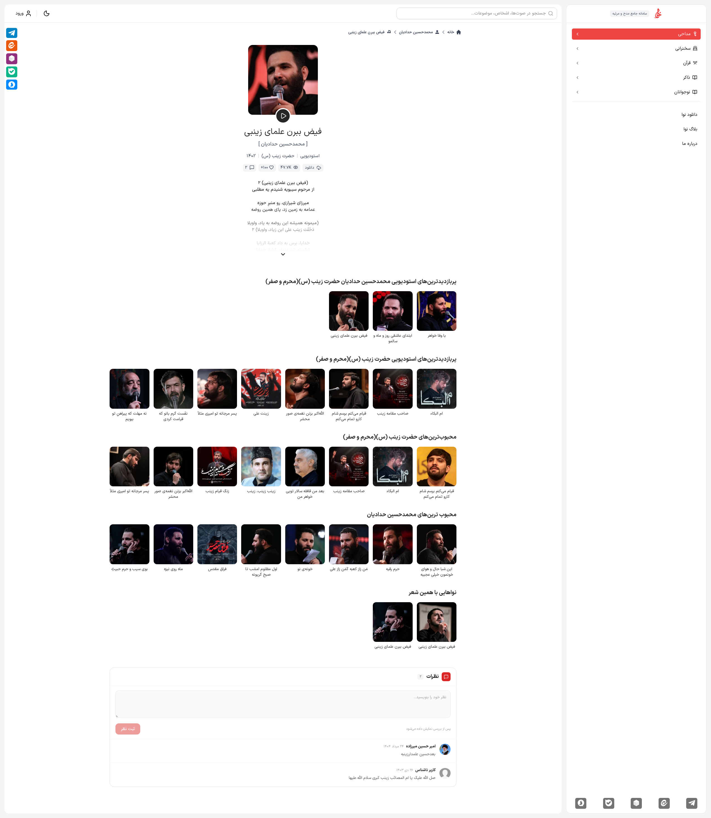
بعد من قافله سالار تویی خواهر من (305, 494)
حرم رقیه (393, 569)
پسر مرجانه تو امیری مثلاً (217, 414)
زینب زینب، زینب (261, 491)
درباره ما (689, 143)
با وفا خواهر (437, 336)
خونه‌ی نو (305, 569)
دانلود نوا (689, 114)
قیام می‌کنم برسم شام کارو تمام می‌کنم (349, 416)
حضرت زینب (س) (278, 156)
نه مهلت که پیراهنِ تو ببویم (129, 416)
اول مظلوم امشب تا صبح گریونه (261, 572)
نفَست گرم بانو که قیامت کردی (173, 416)
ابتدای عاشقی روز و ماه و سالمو (392, 338)
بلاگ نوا (690, 129)
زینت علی (261, 414)
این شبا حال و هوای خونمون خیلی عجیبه (436, 572)
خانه (450, 32)
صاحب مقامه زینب (392, 414)
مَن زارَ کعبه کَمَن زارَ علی (349, 569)
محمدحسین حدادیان (416, 32)
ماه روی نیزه (173, 569)
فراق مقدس (217, 569)
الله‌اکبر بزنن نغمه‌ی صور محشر (305, 416)
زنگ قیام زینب (217, 491)
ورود (19, 13)
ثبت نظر (128, 729)
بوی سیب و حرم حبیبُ (129, 569)
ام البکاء (437, 414)
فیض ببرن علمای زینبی (366, 32)
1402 (251, 156)
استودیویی (310, 156)
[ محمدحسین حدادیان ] (283, 144)
